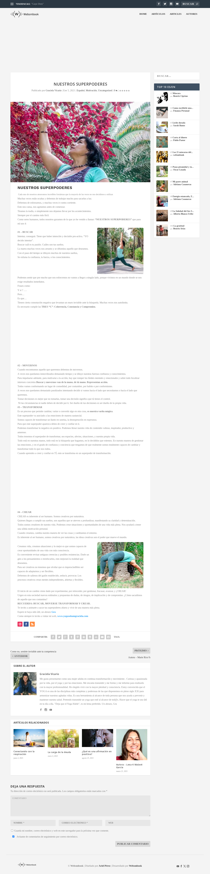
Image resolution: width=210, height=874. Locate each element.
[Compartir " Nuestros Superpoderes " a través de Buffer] (90, 637)
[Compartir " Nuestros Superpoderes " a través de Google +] (65, 637)
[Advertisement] (105, 43)
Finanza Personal (181, 111)
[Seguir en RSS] (32, 624)
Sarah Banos (179, 125)
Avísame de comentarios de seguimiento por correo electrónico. (47, 836)
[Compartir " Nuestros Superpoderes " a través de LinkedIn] (84, 637)
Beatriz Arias (179, 228)
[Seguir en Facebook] (26, 624)
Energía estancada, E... (183, 196)
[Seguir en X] (184, 866)
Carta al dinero (180, 137)
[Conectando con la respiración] (29, 738)
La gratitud (179, 226)
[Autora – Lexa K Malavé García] (131, 744)
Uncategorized (105, 90)
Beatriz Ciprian (180, 96)
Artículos (158, 14)
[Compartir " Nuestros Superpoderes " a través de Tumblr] (71, 637)
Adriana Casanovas (182, 184)
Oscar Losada (179, 170)
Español (81, 90)
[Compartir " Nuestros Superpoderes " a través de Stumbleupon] (96, 637)
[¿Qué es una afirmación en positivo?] (97, 738)
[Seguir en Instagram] (20, 624)
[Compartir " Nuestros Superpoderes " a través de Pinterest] (78, 637)
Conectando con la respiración (24, 753)
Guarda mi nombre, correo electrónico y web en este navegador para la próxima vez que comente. (61, 830)
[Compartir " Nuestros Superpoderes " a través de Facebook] (53, 637)
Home (143, 14)
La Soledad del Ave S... (183, 211)
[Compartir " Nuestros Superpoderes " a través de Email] (102, 637)
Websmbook (135, 865)
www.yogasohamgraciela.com (72, 616)
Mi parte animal (180, 182)
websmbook (178, 155)
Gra (54, 612)
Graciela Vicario (53, 90)
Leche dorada (179, 123)
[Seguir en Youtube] (177, 866)
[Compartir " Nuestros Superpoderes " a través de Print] (108, 637)
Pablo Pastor (179, 140)
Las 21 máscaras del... (183, 152)
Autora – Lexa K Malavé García (129, 766)
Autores (191, 14)
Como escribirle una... (183, 108)
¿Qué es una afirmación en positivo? (97, 753)
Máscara (176, 93)
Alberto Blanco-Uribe (183, 214)
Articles (175, 14)
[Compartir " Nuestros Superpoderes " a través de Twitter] (59, 637)
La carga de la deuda (59, 752)
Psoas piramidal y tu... (183, 167)
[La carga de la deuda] (63, 738)
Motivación (91, 90)
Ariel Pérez (104, 865)
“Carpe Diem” (37, 4)
